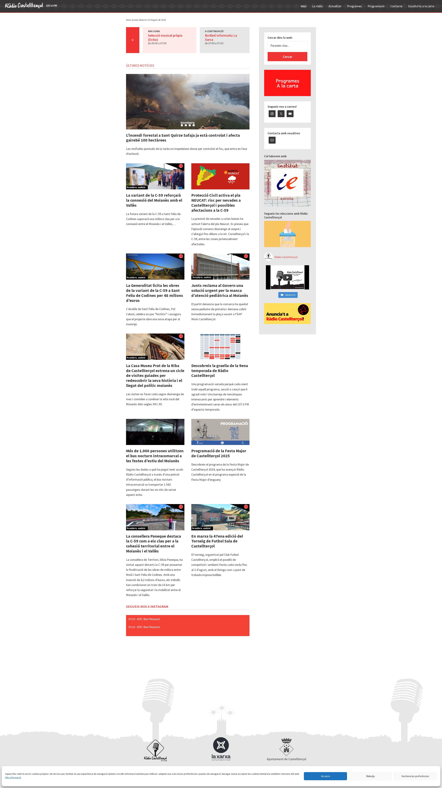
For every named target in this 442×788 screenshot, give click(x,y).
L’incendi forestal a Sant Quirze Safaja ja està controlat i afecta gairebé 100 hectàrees (183, 138)
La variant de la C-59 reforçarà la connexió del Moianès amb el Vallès (154, 200)
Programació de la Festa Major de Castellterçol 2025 (218, 453)
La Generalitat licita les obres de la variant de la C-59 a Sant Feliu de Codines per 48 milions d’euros (154, 293)
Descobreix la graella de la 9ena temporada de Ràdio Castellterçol (219, 370)
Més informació (13, 777)
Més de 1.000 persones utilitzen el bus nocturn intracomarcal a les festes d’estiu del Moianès (155, 455)
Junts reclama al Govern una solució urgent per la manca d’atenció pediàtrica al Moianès (219, 290)
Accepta (325, 776)
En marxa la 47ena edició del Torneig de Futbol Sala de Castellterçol (217, 541)
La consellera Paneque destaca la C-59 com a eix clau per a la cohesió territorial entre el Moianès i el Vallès (153, 543)
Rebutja (370, 776)
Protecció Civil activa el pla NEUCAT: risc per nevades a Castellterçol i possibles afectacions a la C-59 (216, 203)
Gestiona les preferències (415, 776)
